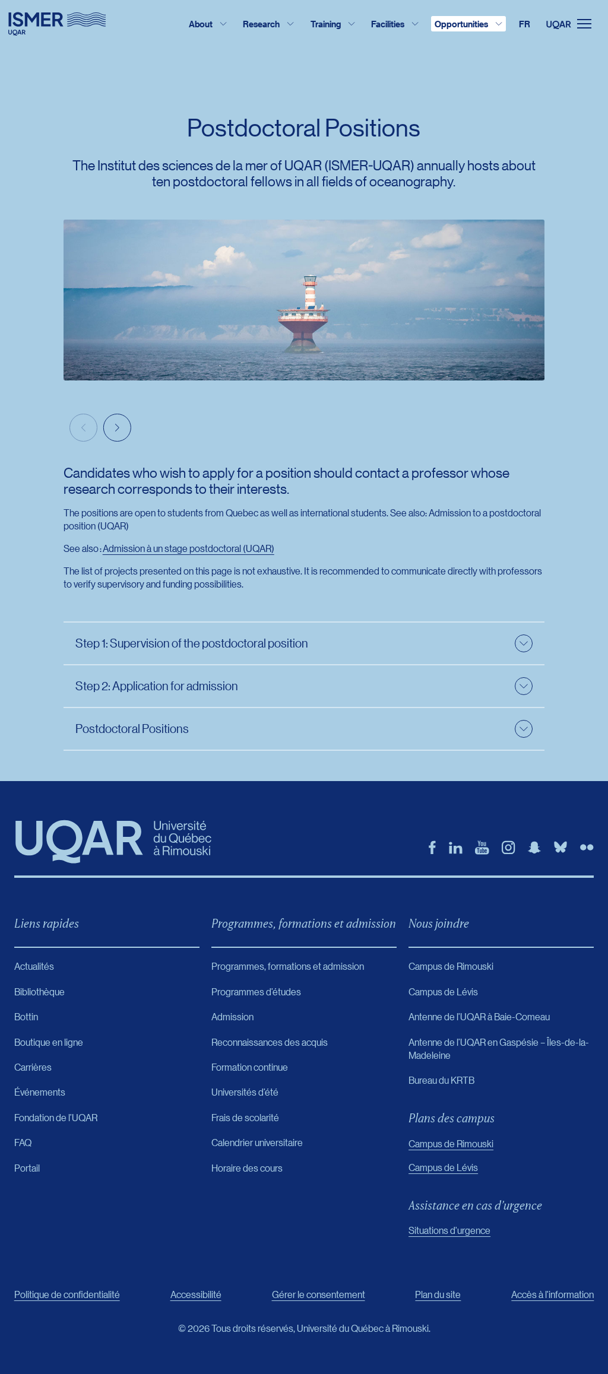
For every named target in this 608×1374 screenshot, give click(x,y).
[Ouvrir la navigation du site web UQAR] (577, 23)
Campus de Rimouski (450, 1143)
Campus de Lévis (443, 1167)
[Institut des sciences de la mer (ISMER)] (57, 24)
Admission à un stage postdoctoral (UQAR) (188, 548)
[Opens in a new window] (432, 847)
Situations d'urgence (449, 1230)
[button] (117, 428)
